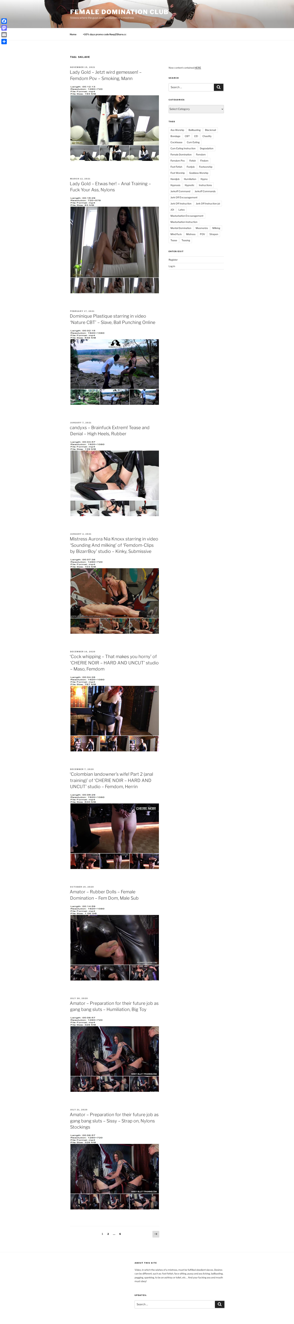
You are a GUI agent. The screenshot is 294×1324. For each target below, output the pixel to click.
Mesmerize (202, 228)
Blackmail (210, 130)
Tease (173, 240)
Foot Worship (177, 172)
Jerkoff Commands (205, 191)
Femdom (201, 154)
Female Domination (181, 154)
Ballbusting (195, 130)
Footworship (205, 166)
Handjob (174, 179)
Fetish (192, 160)
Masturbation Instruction (183, 221)
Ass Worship (177, 130)
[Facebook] (4, 21)
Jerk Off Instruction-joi (208, 203)
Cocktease (176, 142)
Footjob (191, 166)
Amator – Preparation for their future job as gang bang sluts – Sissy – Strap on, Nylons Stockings (114, 1121)
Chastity (206, 136)
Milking (216, 228)
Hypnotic (189, 185)
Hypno (204, 179)
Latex (181, 209)
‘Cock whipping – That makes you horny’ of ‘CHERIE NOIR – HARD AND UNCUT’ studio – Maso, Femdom (114, 663)
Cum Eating (193, 142)
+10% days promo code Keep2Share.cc (104, 34)
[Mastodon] (4, 28)
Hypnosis (175, 185)
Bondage (175, 136)
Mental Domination (180, 228)
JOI (172, 209)
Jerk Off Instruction (180, 203)
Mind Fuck (176, 234)
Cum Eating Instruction (182, 148)
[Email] (4, 34)
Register (173, 259)
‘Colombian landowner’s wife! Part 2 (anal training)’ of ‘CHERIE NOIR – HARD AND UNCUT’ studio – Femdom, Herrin (111, 780)
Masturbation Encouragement (186, 215)
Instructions (205, 185)
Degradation (206, 148)
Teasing (186, 240)
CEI (196, 136)
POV (202, 234)
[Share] (4, 41)
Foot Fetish (176, 166)
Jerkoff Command (180, 191)
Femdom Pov (177, 160)
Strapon (213, 234)
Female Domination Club (119, 12)
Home (73, 34)
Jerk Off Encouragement (183, 197)
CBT (187, 136)
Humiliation (190, 179)
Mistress (190, 234)
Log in (172, 266)
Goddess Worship (198, 172)
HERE (198, 67)
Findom (204, 160)
